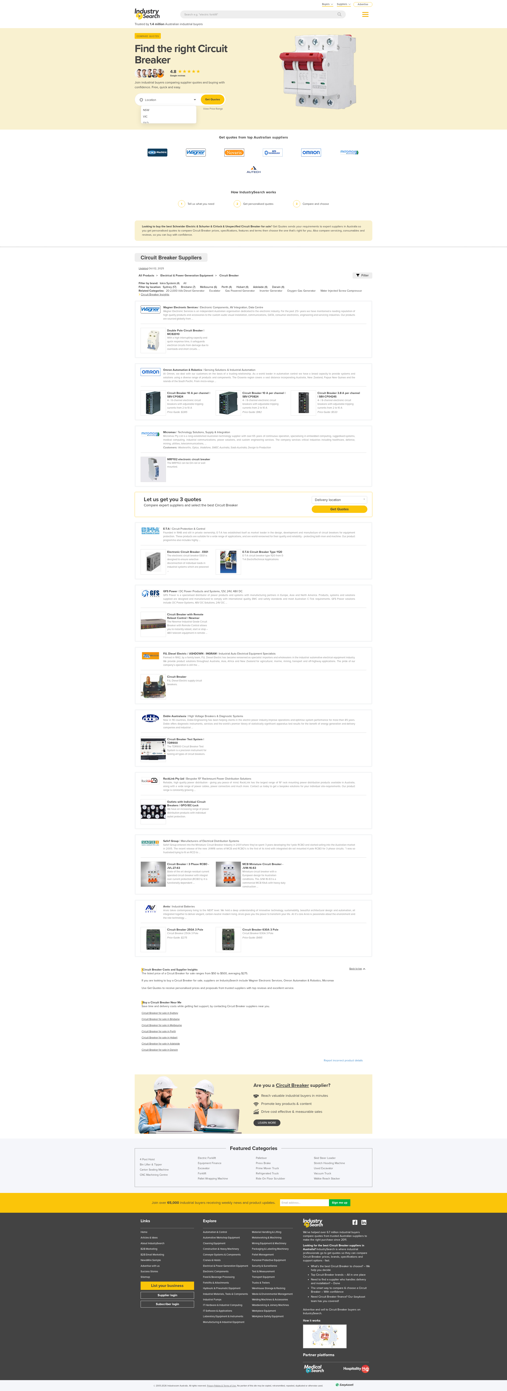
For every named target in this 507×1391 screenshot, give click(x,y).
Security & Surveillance (264, 1266)
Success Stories (149, 1271)
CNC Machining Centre (154, 1175)
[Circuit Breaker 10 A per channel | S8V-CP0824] (178, 388)
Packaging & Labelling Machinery (270, 1249)
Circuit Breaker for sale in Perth (159, 1031)
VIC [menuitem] (145, 116)
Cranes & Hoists (212, 1260)
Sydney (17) (169, 287)
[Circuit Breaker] (178, 672)
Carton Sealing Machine (154, 1169)
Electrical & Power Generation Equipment (186, 275)
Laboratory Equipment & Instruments (223, 1316)
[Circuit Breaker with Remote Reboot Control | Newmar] (178, 609)
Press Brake (263, 1163)
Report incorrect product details (343, 1060)
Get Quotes (212, 99)
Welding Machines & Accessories (270, 1299)
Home (144, 1232)
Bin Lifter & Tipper (151, 1164)
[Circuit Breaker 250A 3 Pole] (178, 924)
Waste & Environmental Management (272, 1294)
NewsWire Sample (151, 1260)
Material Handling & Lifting (266, 1232)
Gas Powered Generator (240, 290)
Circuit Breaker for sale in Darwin (160, 1049)
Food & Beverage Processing (218, 1277)
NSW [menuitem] (146, 110)
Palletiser (261, 1158)
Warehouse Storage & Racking (268, 1288)
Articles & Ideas (149, 1237)
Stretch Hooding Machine (329, 1163)
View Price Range (213, 108)
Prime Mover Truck (267, 1168)
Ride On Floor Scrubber (270, 1178)
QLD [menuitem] (146, 123)
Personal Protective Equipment (269, 1260)
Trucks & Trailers (261, 1282)
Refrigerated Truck (267, 1173)
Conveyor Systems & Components (222, 1254)
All (184, 283)
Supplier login (167, 1295)
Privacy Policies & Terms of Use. (221, 1385)
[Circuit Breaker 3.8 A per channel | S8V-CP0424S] (328, 388)
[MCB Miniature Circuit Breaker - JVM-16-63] (253, 859)
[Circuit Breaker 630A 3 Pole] (253, 924)
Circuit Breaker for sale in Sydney (160, 1013)
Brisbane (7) (188, 287)
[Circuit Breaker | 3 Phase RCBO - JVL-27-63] (178, 859)
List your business (167, 1285)
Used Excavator (323, 1168)
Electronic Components (216, 1271)
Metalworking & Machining (266, 1237)
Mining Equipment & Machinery (269, 1243)
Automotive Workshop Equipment (221, 1237)
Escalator (214, 290)
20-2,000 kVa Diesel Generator (185, 290)
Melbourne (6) (208, 287)
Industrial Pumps (212, 1299)
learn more (267, 1122)
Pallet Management (263, 1254)
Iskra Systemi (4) (169, 283)
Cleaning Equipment (214, 1243)
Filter (365, 275)
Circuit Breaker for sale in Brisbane (161, 1019)
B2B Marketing (149, 1249)
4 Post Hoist (147, 1159)
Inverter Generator (271, 290)
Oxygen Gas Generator (301, 290)
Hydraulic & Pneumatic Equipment (221, 1288)
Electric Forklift (207, 1158)
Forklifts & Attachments (216, 1282)
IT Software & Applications (217, 1310)
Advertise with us (150, 1266)
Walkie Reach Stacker (327, 1178)
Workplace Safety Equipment (268, 1316)
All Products (146, 275)
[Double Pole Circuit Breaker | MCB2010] (178, 325)
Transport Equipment (263, 1277)
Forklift (202, 1173)
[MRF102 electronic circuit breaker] (178, 454)
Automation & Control (215, 1232)
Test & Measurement (263, 1271)
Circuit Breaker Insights (155, 294)
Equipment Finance (209, 1163)
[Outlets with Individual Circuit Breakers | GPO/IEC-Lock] (178, 797)
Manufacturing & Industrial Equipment (223, 1322)
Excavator (204, 1168)
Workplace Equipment (264, 1310)
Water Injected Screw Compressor (341, 290)
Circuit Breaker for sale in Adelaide (161, 1043)
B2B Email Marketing (152, 1254)
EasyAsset (359, 1296)
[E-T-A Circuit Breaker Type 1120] (253, 547)
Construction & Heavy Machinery (221, 1249)
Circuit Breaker (229, 275)
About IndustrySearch (152, 1243)
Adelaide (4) (260, 287)
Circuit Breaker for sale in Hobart (159, 1037)
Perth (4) (227, 287)
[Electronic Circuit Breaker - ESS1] (178, 547)
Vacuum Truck (322, 1173)
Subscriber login (167, 1304)
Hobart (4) (242, 287)
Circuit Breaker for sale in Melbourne (162, 1025)
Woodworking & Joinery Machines (270, 1305)
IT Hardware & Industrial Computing (222, 1305)
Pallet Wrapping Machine (213, 1178)
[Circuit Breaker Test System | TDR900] (178, 734)
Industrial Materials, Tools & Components (225, 1294)
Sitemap (145, 1277)
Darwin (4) (278, 287)
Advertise (363, 4)
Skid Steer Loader (325, 1158)
